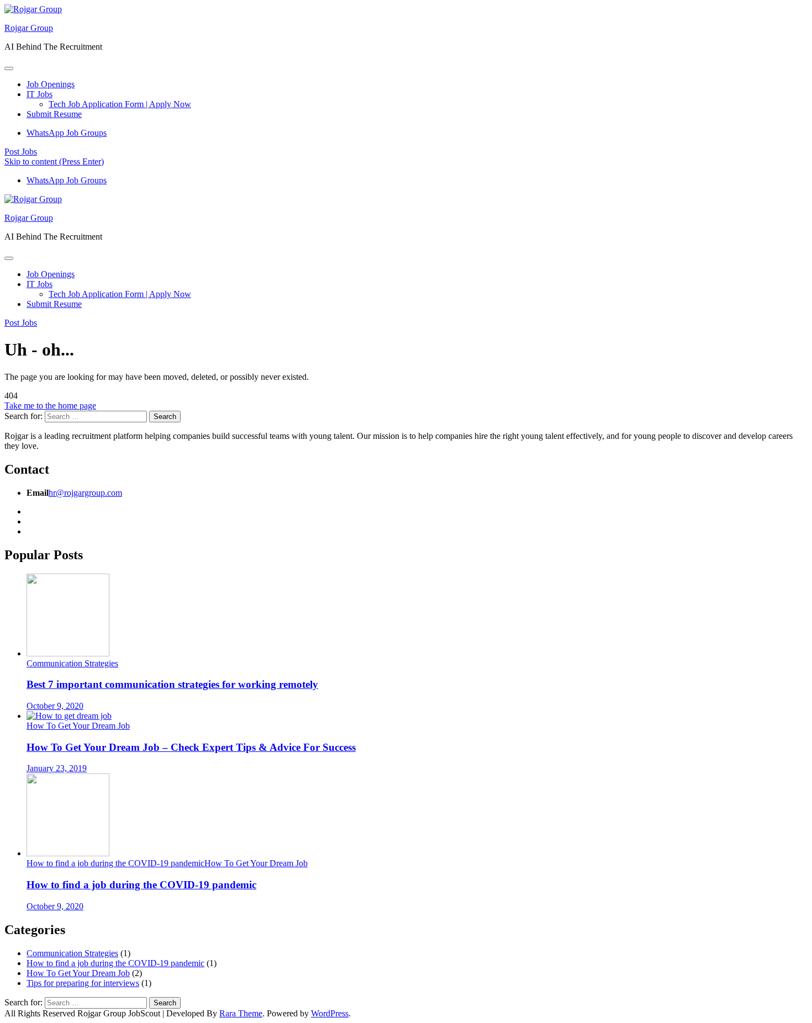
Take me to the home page (50, 405)
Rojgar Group (28, 28)
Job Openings (51, 84)
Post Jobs (20, 151)
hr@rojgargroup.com (85, 492)
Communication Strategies (72, 663)
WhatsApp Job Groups (67, 132)
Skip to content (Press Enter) (54, 161)
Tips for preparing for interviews (83, 983)
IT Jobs (39, 94)
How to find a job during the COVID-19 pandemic (115, 863)
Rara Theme (240, 1013)
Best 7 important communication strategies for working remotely (172, 684)
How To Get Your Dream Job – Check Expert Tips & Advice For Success (191, 747)
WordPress (330, 1013)
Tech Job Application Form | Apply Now (120, 104)
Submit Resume (54, 114)
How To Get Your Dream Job (78, 725)
